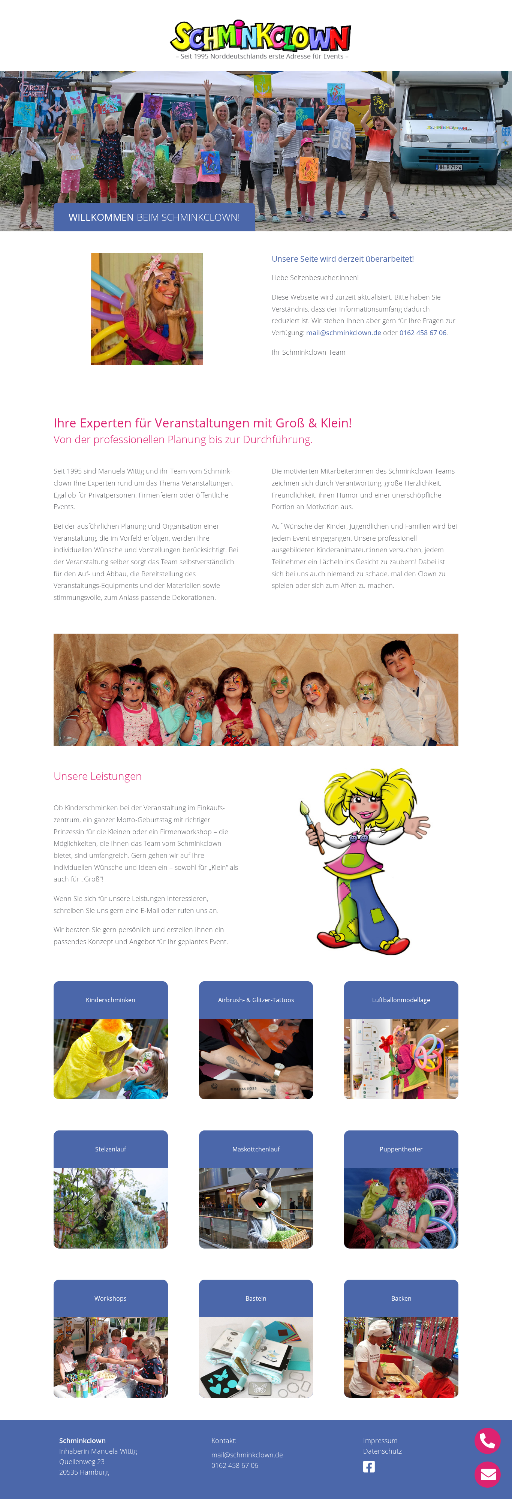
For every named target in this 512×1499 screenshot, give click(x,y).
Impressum (380, 1440)
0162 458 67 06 (423, 332)
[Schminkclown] (257, 36)
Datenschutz (382, 1451)
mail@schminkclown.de (343, 332)
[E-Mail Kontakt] (489, 1474)
